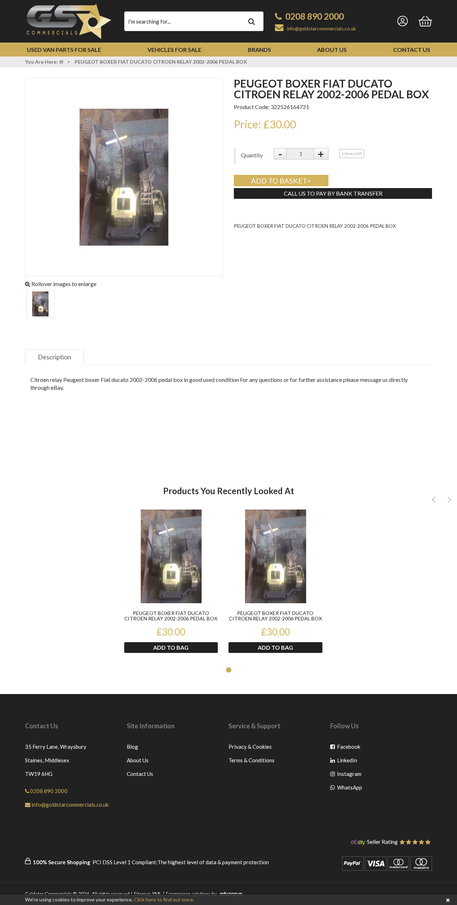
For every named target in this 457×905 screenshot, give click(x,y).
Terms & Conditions (251, 760)
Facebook (349, 748)
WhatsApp (349, 789)
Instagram (349, 775)
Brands (259, 49)
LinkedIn (349, 762)
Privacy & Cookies (250, 746)
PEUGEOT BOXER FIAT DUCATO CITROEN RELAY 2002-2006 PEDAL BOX (170, 615)
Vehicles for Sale (174, 49)
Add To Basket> (281, 180)
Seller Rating (382, 842)
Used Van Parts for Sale (64, 49)
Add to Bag (171, 647)
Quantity (252, 155)
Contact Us (411, 49)
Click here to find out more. (164, 899)
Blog (132, 746)
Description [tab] (54, 357)
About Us (332, 49)
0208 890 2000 (314, 16)
